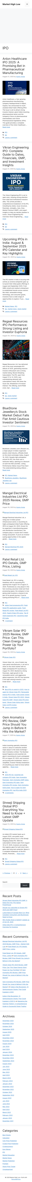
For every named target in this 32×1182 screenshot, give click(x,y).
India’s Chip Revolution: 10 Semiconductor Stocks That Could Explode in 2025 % (14, 998)
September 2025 (8, 1029)
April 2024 (6, 1049)
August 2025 (7, 1032)
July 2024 (6, 1046)
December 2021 (8, 1121)
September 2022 (8, 1095)
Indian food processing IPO (14, 605)
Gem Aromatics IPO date (11, 782)
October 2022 (7, 1092)
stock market (21, 309)
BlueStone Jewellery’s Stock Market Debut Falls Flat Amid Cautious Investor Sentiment (16, 415)
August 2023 (7, 1064)
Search (5, 882)
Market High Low (11, 4)
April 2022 (6, 1109)
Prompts (5, 1164)
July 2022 (6, 1101)
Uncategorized (8, 1169)
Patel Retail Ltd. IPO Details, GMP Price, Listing (14, 563)
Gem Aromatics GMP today (19, 780)
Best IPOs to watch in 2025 (14, 689)
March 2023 (7, 1078)
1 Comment (9, 621)
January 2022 (7, 1118)
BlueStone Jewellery (12, 478)
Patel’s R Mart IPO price (15, 613)
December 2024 (8, 1038)
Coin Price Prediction (10, 1141)
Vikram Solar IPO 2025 (16, 697)
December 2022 (8, 1086)
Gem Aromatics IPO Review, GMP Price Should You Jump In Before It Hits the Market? (14, 724)
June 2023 (6, 1069)
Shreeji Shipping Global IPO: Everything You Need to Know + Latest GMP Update (14, 811)
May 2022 (6, 1107)
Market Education (9, 1155)
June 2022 (6, 1104)
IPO (6, 132)
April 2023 (6, 1075)
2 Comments (9, 793)
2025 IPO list (9, 775)
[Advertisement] (16, 25)
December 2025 (8, 1021)
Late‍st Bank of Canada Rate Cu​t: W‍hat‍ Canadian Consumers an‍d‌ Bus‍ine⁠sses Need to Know (16, 915)
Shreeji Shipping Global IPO (14, 861)
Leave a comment (11, 137)
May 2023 (6, 1072)
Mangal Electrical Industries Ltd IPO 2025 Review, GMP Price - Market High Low (16, 944)
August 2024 (7, 1043)
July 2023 (6, 1066)
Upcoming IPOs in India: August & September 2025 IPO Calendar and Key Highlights (15, 246)
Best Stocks (7, 1135)
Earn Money (7, 1149)
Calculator (6, 1138)
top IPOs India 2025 (20, 790)
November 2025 (8, 1023)
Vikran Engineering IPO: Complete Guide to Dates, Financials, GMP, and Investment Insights (16, 156)
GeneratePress (16, 1179)
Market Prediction (9, 1161)
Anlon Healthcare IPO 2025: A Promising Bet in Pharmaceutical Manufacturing (15, 66)
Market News (9, 306)
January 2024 (7, 1052)
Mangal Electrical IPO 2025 (14, 547)
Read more (6, 127)
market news (12, 309)
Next (25, 873)
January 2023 (7, 1084)
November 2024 (8, 1041)
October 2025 (7, 1026)
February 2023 (8, 1081)
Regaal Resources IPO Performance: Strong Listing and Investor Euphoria (15, 327)
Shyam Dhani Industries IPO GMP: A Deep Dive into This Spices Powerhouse (15, 903)
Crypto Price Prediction (10, 1144)
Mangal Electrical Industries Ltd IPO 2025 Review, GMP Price (16, 498)
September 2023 (8, 1061)
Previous (6, 873)
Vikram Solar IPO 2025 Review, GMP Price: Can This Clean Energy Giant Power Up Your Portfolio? (16, 639)
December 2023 (8, 1055)
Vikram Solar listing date (15, 702)
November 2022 (8, 1089)
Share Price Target (9, 1166)
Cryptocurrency (8, 1146)
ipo (6, 135)
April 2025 (6, 1035)
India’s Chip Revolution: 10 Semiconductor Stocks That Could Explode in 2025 (16, 989)
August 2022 (7, 1098)
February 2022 (8, 1115)
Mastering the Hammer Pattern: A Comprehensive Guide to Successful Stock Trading (15, 1003)
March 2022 (7, 1112)
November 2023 (8, 1058)
